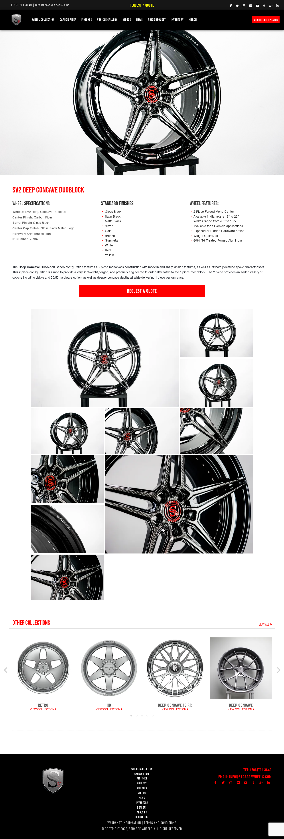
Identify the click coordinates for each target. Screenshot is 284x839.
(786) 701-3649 (21, 5)
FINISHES (86, 20)
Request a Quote (142, 5)
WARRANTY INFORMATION (124, 822)
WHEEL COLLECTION (43, 20)
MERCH (193, 20)
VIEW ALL (264, 624)
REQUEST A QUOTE (142, 291)
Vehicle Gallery (107, 20)
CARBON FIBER (142, 774)
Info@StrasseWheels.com (52, 5)
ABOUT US (142, 812)
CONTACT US (142, 817)
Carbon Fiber (68, 20)
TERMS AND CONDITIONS (160, 822)
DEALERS (142, 807)
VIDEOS (127, 20)
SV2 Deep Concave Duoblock (46, 211)
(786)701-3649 (261, 770)
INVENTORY (177, 20)
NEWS (139, 20)
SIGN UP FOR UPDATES (266, 20)
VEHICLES (142, 788)
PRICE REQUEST (157, 20)
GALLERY (142, 783)
